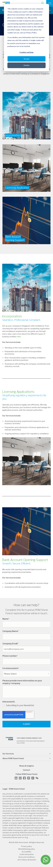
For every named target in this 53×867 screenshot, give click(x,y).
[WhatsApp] (46, 860)
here (18, 336)
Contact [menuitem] (26, 770)
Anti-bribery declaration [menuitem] (27, 860)
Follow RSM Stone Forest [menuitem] (26, 774)
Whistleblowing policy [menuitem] (26, 849)
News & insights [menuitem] (26, 766)
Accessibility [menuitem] (26, 852)
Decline (26, 65)
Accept (26, 59)
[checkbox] (26, 706)
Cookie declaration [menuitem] (26, 854)
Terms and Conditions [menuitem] (26, 857)
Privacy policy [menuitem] (26, 846)
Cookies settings (26, 52)
